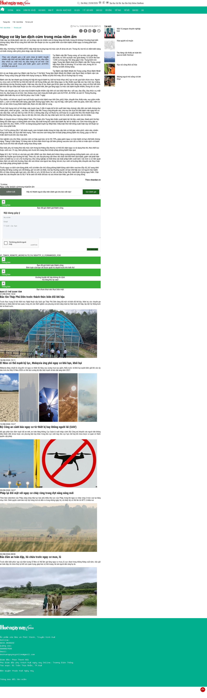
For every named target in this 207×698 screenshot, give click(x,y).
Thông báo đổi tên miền (13, 679)
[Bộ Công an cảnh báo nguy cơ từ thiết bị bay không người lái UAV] (48, 463)
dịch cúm (16, 187)
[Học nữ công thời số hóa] (109, 69)
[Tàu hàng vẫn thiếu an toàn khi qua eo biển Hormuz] (109, 57)
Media (18, 10)
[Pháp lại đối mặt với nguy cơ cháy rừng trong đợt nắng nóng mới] (48, 527)
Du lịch (77, 10)
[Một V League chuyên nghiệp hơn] (109, 33)
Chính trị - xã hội (29, 10)
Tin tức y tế (29, 22)
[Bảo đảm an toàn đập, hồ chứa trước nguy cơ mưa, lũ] (48, 591)
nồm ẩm (31, 187)
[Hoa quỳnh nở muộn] (109, 45)
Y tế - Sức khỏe (88, 10)
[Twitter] (99, 31)
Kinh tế (50, 10)
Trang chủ (6, 22)
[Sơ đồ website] (100, 3)
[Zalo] (90, 31)
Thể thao (118, 10)
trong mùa (24, 187)
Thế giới (126, 10)
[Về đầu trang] (202, 689)
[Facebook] (103, 3)
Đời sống (108, 10)
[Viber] (94, 31)
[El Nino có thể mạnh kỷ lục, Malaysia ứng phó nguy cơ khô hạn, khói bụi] (48, 397)
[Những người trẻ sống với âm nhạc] (109, 81)
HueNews (140, 3)
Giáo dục (99, 10)
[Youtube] (107, 3)
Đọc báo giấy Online (129, 3)
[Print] (81, 31)
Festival (10, 10)
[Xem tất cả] (142, 10)
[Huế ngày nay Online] (15, 5)
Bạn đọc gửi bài (115, 3)
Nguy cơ (3, 187)
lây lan (9, 187)
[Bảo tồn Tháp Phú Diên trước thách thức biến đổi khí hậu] (48, 333)
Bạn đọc (135, 10)
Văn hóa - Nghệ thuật (63, 10)
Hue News (41, 10)
